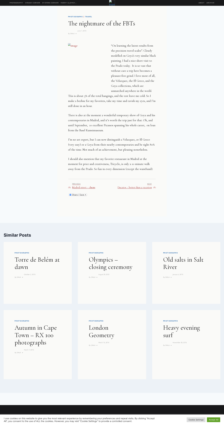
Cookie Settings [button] (196, 419)
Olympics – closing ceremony (110, 263)
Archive (210, 3)
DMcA (72, 33)
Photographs (75, 17)
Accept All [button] (213, 419)
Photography (16, 3)
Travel (88, 17)
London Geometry (101, 331)
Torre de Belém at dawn (37, 263)
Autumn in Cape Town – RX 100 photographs (36, 335)
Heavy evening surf (181, 331)
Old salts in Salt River (183, 263)
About (201, 3)
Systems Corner (50, 3)
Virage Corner (32, 3)
